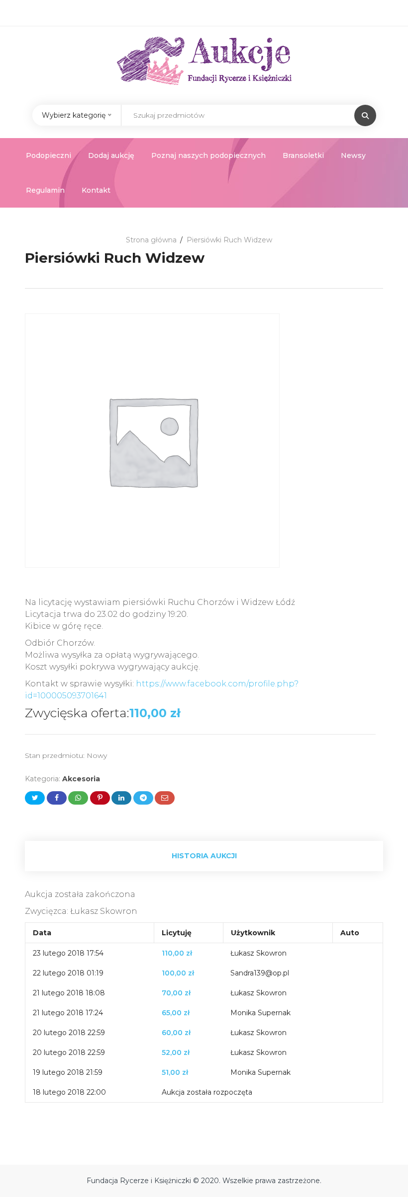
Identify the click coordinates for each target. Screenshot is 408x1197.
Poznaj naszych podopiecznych (208, 155)
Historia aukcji (204, 855)
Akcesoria (81, 778)
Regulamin (45, 190)
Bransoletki (303, 155)
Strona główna (151, 239)
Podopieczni (48, 155)
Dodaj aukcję (111, 155)
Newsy (353, 155)
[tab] (204, 856)
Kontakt (96, 190)
